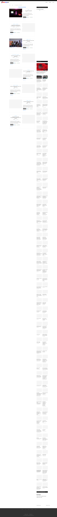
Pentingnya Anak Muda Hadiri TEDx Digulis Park (28, 102)
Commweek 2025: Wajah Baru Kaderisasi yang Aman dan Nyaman (45, 97)
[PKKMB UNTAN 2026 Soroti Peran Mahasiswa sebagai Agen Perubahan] (39, 484)
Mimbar (50, 2)
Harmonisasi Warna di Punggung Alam (45, 187)
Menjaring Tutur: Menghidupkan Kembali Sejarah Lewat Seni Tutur (39, 221)
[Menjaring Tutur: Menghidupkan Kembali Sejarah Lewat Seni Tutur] (39, 218)
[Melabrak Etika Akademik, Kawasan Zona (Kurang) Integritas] (45, 443)
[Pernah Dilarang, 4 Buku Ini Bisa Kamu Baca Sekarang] (45, 308)
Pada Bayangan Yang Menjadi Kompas (39, 138)
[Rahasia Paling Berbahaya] (39, 365)
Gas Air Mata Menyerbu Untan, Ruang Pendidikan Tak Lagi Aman (39, 230)
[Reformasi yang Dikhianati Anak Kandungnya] (45, 300)
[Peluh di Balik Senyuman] (45, 427)
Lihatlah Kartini (38, 334)
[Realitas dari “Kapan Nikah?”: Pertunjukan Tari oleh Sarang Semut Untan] (39, 291)
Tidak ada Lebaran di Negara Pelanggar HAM (39, 97)
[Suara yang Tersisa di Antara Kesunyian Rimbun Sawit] (45, 143)
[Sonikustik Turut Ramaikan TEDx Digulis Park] (28, 58)
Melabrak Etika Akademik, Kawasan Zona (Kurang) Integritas (45, 447)
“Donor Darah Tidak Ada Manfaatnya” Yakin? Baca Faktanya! (45, 221)
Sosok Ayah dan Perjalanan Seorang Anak (45, 421)
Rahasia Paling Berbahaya (38, 368)
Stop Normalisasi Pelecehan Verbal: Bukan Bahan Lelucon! (45, 386)
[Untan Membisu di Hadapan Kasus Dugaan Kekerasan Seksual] (39, 102)
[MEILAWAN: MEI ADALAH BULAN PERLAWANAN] (45, 77)
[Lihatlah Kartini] (39, 331)
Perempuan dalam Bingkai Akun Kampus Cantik (39, 172)
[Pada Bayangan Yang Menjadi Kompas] (39, 135)
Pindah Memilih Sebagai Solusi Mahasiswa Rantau (39, 447)
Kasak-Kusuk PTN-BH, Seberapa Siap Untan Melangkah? (45, 463)
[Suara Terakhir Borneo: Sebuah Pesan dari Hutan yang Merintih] (39, 284)
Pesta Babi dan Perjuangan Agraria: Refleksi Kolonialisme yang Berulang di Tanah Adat (39, 89)
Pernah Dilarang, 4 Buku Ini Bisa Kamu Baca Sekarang (45, 311)
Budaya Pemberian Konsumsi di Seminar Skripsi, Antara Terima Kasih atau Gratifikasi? (39, 262)
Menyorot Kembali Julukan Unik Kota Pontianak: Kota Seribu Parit (39, 179)
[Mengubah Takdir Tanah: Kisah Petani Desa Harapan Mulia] (39, 373)
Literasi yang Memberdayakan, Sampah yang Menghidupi (38, 213)
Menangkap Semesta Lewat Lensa (39, 311)
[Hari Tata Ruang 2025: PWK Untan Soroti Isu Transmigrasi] (45, 110)
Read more (24, 18)
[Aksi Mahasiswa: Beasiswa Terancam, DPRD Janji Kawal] (39, 356)
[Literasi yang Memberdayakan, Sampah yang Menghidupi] (39, 210)
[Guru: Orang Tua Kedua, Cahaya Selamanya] (39, 118)
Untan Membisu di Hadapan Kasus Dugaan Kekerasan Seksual (39, 105)
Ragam (15, 54)
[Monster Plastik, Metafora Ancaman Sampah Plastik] (39, 460)
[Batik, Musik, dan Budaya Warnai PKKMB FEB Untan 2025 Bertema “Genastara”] (39, 250)
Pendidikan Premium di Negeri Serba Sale (39, 326)
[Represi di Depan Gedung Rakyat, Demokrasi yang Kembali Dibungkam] (39, 234)
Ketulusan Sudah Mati (45, 286)
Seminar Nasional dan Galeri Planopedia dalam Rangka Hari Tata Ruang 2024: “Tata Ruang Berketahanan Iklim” (45, 377)
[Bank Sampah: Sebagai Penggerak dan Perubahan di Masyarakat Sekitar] (45, 210)
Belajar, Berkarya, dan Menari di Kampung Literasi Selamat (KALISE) (39, 205)
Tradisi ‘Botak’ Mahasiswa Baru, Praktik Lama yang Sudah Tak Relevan (45, 238)
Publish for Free (48, 505)
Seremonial (18, 54)
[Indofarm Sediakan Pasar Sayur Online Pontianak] (15, 43)
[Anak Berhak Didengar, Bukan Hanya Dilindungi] (45, 484)
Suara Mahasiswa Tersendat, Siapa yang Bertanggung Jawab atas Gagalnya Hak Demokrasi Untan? (45, 122)
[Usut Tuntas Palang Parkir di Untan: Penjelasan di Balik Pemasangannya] (45, 323)
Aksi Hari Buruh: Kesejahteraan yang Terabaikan (45, 319)
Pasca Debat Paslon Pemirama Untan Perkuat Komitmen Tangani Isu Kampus (39, 131)
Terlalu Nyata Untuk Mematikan (45, 351)
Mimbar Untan (26, 514)
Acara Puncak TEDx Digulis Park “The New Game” (28, 71)
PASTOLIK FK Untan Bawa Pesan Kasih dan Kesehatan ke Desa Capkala (45, 279)
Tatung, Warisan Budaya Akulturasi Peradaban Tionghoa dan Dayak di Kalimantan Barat (45, 360)
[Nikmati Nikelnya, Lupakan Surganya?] (45, 291)
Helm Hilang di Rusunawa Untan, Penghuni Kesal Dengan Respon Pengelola (45, 439)
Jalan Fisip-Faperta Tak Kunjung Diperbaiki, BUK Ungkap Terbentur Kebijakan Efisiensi (39, 352)
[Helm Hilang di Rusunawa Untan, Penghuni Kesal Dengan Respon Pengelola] (45, 435)
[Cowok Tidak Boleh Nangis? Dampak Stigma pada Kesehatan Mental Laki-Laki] (45, 150)
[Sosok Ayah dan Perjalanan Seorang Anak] (45, 418)
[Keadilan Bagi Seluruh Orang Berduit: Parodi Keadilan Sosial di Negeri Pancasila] (39, 300)
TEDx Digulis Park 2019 (28, 10)
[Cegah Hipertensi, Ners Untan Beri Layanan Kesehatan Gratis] (39, 267)
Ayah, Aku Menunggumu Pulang (39, 438)
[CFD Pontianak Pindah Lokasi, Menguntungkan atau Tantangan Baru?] (39, 399)
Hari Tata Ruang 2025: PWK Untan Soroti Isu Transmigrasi (45, 113)
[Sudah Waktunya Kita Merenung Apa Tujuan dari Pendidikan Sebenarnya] (45, 85)
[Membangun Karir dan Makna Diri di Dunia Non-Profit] (39, 243)
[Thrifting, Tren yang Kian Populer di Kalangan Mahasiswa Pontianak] (39, 452)
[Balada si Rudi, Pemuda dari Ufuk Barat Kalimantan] (45, 390)
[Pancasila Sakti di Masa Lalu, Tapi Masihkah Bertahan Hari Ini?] (45, 201)
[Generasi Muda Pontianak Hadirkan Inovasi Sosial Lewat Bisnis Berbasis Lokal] (39, 427)
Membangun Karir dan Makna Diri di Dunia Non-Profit (39, 246)
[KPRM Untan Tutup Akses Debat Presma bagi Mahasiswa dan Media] (45, 127)
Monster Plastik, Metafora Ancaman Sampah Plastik (39, 463)
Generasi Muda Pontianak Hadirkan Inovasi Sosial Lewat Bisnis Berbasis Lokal (39, 430)
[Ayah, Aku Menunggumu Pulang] (39, 435)
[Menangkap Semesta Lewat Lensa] (39, 308)
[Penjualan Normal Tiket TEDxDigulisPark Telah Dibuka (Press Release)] (28, 119)
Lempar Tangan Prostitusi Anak (38, 342)
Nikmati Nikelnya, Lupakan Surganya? (45, 294)
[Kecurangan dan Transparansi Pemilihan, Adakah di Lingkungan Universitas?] (45, 339)
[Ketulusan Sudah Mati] (45, 284)
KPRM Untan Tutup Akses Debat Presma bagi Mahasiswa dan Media (45, 131)
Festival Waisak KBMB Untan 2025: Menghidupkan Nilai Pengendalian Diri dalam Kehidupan (45, 270)
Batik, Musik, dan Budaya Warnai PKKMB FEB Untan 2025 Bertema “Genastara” (39, 254)
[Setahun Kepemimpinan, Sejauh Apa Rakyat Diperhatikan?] (45, 176)
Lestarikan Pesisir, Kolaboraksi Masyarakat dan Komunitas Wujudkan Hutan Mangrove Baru (39, 188)
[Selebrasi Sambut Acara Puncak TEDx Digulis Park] (28, 88)
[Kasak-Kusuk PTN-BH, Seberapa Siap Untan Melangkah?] (45, 460)
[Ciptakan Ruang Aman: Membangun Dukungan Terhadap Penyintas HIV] (45, 102)
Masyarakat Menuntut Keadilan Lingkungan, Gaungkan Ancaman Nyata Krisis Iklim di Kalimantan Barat (45, 471)
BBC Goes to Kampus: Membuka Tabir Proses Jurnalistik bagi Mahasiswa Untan (39, 113)
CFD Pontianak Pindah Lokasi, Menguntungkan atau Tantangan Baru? (39, 402)
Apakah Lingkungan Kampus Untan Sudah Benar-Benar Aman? (45, 335)
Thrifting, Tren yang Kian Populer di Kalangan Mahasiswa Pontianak (39, 455)
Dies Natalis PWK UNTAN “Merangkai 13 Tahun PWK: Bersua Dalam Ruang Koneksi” (39, 80)
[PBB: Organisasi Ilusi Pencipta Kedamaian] (45, 168)
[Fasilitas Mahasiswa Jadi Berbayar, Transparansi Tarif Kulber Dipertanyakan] (45, 258)
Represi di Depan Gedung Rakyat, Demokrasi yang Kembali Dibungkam (39, 238)
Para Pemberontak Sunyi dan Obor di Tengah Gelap (45, 139)
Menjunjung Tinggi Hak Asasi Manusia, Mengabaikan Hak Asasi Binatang (45, 197)
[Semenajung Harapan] (39, 382)
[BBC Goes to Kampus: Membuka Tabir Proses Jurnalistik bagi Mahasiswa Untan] (39, 110)
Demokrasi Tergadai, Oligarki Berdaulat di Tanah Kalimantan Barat (45, 163)
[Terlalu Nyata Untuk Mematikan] (45, 348)
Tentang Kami (30, 514)
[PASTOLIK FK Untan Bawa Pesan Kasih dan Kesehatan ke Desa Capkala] (45, 276)
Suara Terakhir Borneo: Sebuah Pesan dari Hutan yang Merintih (39, 287)
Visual (53, 2)
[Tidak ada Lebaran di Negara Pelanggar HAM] (39, 94)
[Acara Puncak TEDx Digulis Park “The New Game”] (15, 73)
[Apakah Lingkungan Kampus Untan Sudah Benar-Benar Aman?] (45, 331)
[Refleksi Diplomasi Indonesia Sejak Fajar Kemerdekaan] (45, 243)
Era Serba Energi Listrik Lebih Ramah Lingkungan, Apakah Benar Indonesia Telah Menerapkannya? (39, 163)
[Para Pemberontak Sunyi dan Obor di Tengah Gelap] (45, 135)
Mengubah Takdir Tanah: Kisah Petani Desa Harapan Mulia (39, 376)
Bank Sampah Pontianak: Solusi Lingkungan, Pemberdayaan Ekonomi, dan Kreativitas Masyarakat (44, 403)
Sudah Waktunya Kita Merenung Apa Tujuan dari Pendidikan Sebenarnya (45, 89)
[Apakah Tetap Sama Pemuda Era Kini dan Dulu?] (39, 150)
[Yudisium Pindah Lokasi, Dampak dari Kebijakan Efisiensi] (39, 143)
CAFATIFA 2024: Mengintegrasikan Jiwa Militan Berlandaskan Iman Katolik (39, 413)
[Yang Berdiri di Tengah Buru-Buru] (39, 276)
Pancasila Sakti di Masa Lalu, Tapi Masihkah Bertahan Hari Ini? (45, 205)
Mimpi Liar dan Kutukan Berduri (39, 479)
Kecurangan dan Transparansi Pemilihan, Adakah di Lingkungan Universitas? (45, 343)
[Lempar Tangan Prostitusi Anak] (39, 339)
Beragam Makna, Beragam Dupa (44, 454)
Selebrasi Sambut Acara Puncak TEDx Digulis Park (15, 86)
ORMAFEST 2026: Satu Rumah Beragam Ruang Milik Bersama (45, 480)
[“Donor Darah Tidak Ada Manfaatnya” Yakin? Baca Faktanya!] (45, 218)
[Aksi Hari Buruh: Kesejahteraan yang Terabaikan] (45, 316)
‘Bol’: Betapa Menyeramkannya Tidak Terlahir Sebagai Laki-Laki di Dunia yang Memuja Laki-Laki (39, 394)
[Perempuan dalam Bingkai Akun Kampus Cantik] (39, 168)
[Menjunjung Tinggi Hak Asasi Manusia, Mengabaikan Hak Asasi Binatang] (45, 193)
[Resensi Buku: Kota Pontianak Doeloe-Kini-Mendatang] (39, 467)
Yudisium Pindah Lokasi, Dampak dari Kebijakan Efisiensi (39, 146)
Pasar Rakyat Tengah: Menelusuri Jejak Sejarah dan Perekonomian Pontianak (39, 422)
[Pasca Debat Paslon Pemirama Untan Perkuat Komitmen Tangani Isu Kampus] (39, 127)
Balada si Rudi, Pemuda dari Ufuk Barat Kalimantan (45, 393)
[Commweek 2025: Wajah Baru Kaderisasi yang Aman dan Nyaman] (45, 94)
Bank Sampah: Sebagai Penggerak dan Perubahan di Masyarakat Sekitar (45, 213)
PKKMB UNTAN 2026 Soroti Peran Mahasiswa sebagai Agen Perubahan (39, 488)
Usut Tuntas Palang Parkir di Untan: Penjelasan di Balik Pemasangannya (45, 327)
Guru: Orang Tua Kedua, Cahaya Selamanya (38, 121)
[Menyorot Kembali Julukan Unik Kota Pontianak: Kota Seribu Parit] (39, 176)
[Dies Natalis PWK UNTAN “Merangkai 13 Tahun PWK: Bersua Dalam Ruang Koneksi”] (39, 77)
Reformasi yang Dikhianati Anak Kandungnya (44, 303)
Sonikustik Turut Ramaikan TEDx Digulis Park (15, 56)
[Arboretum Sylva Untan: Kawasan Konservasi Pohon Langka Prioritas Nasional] (45, 409)
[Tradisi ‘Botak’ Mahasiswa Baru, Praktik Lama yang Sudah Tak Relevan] (45, 234)
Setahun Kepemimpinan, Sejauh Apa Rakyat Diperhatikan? (45, 179)
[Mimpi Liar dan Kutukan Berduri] (39, 476)
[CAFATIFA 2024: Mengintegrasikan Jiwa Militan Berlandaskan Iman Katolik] (39, 409)
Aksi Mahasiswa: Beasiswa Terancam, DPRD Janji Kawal (39, 360)
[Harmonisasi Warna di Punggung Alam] (45, 184)
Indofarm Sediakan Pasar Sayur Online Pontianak (28, 41)
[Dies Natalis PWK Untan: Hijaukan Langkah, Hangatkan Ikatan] (45, 250)
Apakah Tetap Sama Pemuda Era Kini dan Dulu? (39, 154)
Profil (29, 39)
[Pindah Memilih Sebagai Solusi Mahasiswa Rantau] (39, 443)
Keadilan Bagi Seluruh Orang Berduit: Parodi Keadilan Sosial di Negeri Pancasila (39, 303)
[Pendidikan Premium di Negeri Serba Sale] (39, 323)
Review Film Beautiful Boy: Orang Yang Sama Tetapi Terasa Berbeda (45, 369)
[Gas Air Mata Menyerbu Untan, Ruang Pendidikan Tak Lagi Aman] (39, 226)
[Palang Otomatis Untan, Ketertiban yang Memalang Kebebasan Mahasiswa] (39, 193)
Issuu (40, 505)
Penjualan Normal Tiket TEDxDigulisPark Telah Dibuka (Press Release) (15, 118)
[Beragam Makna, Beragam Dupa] (45, 452)
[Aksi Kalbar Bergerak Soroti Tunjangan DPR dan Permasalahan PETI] (45, 226)
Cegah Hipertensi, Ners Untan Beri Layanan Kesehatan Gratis (39, 270)
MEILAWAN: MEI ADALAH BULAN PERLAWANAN (44, 80)
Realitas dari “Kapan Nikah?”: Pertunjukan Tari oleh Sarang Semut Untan (39, 295)
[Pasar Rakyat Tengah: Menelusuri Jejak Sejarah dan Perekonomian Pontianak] (39, 418)
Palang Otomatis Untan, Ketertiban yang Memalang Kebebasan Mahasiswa (39, 197)
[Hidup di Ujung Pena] (39, 316)
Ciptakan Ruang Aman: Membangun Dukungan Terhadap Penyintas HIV (45, 105)
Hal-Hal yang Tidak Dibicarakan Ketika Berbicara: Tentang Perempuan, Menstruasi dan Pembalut (42, 72)
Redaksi (47, 2)
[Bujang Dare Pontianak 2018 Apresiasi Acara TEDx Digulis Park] (28, 27)
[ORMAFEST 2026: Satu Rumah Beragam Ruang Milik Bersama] (45, 476)
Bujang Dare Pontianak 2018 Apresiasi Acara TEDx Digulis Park (16, 25)
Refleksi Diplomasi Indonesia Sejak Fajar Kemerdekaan (45, 246)
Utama (30, 100)
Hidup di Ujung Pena (39, 318)
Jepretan (28, 9)
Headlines (27, 39)
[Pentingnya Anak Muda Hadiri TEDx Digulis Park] (15, 104)
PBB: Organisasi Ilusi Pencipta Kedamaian (45, 171)
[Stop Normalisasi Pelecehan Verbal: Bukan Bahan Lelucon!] (45, 382)
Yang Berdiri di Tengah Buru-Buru (39, 278)
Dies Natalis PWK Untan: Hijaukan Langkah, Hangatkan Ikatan (45, 254)
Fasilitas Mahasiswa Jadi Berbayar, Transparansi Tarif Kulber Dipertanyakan (45, 262)
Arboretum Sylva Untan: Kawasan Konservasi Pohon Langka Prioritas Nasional (45, 413)
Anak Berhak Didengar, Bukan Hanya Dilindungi (45, 487)
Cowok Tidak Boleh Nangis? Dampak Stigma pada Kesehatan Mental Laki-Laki (45, 154)
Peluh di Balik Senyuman (44, 430)
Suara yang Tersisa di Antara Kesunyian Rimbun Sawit (45, 146)
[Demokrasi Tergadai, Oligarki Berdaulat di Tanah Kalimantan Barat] (45, 159)
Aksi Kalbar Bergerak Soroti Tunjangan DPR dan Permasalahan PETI (45, 230)
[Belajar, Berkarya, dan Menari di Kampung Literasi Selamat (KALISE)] (39, 201)
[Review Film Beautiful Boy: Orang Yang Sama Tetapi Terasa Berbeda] (45, 365)
